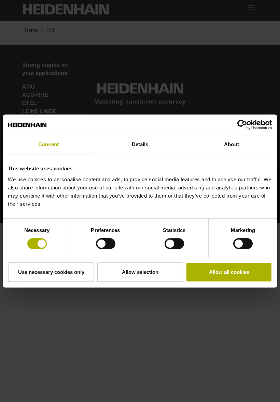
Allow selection (140, 272)
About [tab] (231, 144)
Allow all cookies (229, 272)
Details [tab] (140, 144)
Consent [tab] (48, 144)
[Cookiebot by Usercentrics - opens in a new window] (242, 125)
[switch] (105, 243)
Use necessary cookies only (51, 272)
